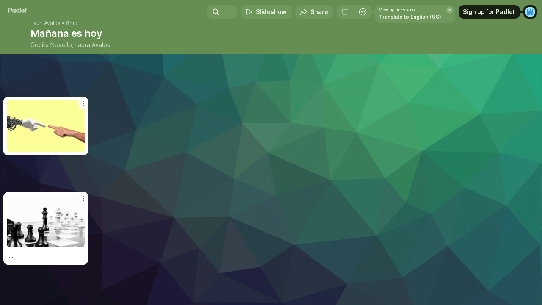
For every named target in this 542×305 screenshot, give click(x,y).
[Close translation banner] (449, 10)
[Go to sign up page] (530, 12)
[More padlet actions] (362, 12)
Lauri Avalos (45, 23)
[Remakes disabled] (345, 12)
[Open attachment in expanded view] (46, 221)
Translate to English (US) (410, 17)
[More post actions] (83, 198)
